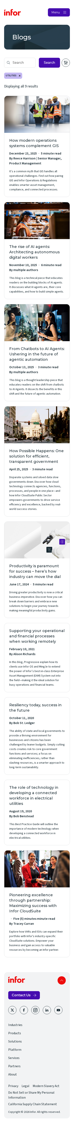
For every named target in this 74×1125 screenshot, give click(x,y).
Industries (15, 1025)
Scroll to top (62, 980)
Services (14, 1058)
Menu (55, 12)
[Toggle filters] (66, 63)
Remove (19, 76)
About (12, 1074)
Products (14, 1033)
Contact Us (21, 995)
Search (49, 63)
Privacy (13, 1086)
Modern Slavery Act (46, 1086)
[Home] (12, 12)
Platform (14, 1049)
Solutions (15, 1041)
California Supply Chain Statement (32, 1104)
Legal (25, 1086)
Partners (14, 1066)
